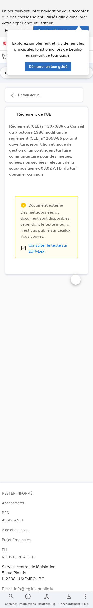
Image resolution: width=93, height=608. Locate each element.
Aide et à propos (15, 530)
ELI (4, 550)
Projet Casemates (16, 540)
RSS (5, 513)
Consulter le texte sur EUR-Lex (43, 248)
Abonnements (13, 503)
